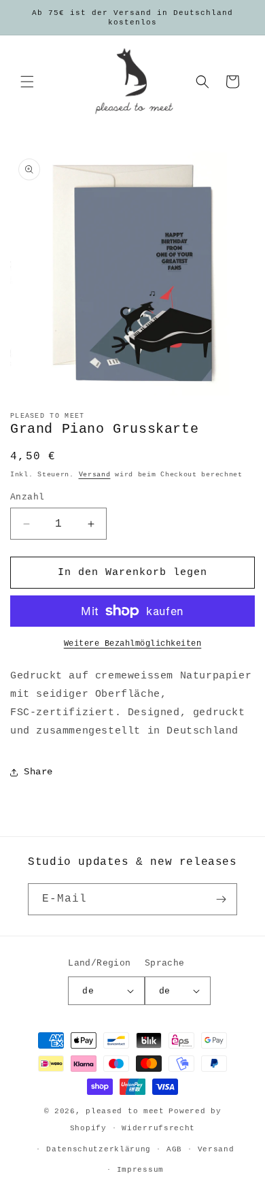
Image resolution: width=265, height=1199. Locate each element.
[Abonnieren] (221, 899)
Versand (95, 474)
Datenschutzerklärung (98, 1149)
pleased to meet (125, 1111)
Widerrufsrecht (158, 1128)
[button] (27, 82)
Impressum (140, 1170)
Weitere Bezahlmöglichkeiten (133, 643)
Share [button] (38, 771)
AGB (174, 1149)
